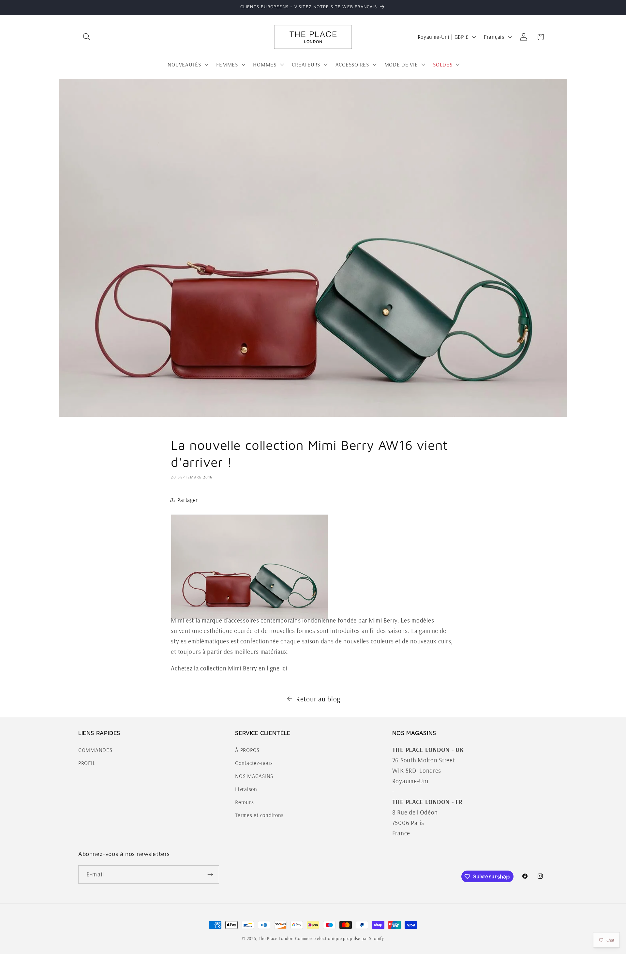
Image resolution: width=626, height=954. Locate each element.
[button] (87, 37)
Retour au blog (318, 698)
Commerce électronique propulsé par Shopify (339, 938)
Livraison (246, 788)
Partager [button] (187, 499)
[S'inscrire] (210, 874)
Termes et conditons (259, 815)
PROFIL (86, 762)
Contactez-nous (254, 762)
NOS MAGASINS (254, 775)
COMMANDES (95, 749)
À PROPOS (247, 749)
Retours (244, 802)
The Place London (276, 938)
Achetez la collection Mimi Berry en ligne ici (229, 668)
